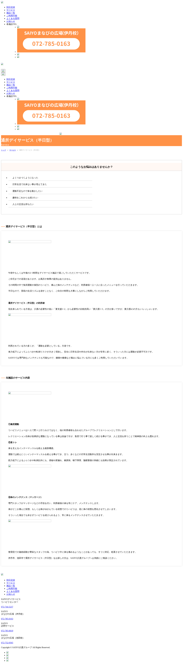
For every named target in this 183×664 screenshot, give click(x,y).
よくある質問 (12, 591)
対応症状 (10, 580)
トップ (3, 150)
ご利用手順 (11, 588)
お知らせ (10, 594)
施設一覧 (10, 586)
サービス (12, 150)
